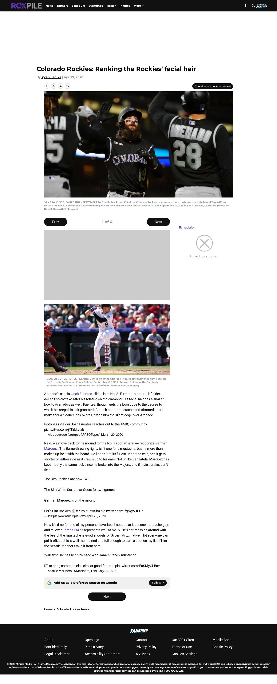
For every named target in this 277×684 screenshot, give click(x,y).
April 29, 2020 (96, 516)
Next (158, 222)
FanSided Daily (55, 647)
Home (48, 609)
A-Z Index (143, 654)
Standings (96, 5)
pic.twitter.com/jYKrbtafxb (64, 430)
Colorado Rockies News (73, 609)
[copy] (67, 86)
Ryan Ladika (51, 77)
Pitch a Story (94, 647)
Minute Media (24, 664)
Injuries (125, 5)
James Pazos (73, 530)
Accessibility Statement (103, 654)
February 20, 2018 (104, 571)
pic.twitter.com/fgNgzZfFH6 (122, 511)
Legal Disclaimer (56, 654)
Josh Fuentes (81, 394)
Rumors (62, 5)
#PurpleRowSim (88, 511)
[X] (253, 5)
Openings (92, 640)
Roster (111, 5)
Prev (55, 222)
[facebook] (246, 5)
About (48, 640)
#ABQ (125, 424)
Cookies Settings (184, 654)
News (49, 5)
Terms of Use (182, 647)
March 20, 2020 (112, 434)
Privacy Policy (146, 647)
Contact (142, 640)
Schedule (78, 5)
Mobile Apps (221, 640)
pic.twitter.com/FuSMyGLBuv (137, 566)
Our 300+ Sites (183, 640)
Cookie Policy (222, 647)
